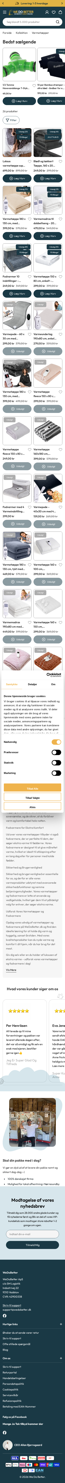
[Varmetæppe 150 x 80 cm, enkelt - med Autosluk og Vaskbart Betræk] (48, 258)
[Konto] (47, 12)
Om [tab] (53, 684)
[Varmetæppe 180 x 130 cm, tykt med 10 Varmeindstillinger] (17, 546)
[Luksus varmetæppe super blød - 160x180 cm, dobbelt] (17, 142)
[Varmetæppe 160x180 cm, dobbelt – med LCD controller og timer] (17, 661)
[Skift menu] (5, 12)
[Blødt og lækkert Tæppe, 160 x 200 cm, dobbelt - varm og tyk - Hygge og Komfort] (48, 142)
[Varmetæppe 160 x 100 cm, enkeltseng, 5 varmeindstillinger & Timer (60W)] (48, 546)
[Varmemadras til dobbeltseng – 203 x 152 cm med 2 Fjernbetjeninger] (48, 200)
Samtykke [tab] (12, 684)
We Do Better (37, 1476)
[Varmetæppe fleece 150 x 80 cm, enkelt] (48, 373)
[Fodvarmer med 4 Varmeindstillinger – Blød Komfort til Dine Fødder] (17, 488)
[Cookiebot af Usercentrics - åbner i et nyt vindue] (46, 675)
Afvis (33, 807)
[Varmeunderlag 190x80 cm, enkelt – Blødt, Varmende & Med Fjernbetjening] (48, 315)
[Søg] (58, 22)
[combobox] (32, 22)
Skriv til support (12, 1305)
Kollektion (22, 32)
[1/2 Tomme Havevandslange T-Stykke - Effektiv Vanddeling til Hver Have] (19, 64)
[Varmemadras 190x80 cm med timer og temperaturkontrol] (17, 603)
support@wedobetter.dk (17, 1309)
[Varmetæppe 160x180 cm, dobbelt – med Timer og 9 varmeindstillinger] (48, 430)
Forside (7, 32)
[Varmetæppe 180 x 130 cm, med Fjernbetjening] (17, 373)
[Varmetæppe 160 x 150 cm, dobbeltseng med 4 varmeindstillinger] (48, 603)
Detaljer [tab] (32, 684)
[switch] (56, 752)
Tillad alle (32, 788)
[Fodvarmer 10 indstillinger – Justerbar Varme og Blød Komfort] (17, 258)
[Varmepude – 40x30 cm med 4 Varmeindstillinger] (48, 488)
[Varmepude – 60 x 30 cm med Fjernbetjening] (17, 315)
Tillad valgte (33, 797)
